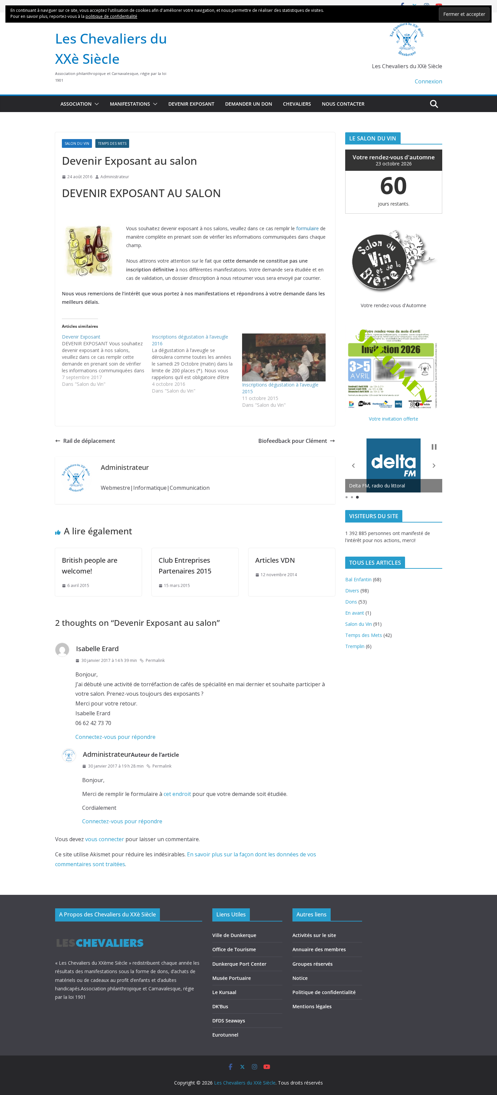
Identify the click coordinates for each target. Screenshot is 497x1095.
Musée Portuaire (231, 978)
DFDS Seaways (228, 1020)
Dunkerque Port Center (239, 964)
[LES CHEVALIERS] (100, 932)
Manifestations (130, 104)
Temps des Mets (112, 143)
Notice (300, 978)
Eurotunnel (225, 1035)
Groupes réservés (312, 964)
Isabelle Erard (97, 648)
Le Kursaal (224, 992)
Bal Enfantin (358, 579)
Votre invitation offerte (393, 419)
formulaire (307, 228)
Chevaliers (297, 104)
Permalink (155, 660)
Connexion (428, 81)
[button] (95, 104)
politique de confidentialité (111, 16)
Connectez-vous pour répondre (115, 737)
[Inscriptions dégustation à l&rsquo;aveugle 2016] (197, 363)
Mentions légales (312, 1006)
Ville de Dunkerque (234, 935)
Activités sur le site (314, 935)
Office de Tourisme (234, 949)
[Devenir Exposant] (107, 360)
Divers (352, 590)
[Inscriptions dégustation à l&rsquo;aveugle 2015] (284, 357)
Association (76, 104)
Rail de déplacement (89, 441)
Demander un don (248, 104)
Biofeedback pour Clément (292, 441)
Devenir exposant (191, 104)
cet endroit (177, 794)
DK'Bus (220, 1006)
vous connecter (104, 839)
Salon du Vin (77, 143)
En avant (354, 613)
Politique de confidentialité (324, 992)
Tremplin (354, 646)
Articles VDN (275, 560)
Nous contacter (343, 104)
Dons (351, 601)
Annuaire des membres (319, 949)
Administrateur (114, 177)
